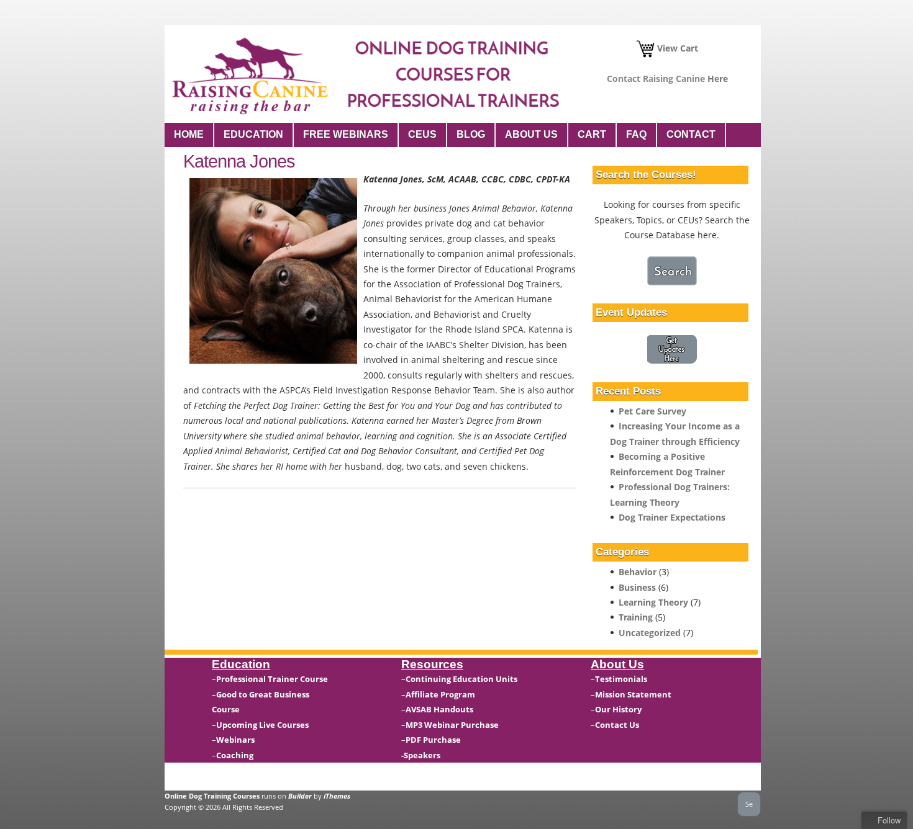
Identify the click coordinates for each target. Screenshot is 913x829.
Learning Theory (653, 602)
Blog (471, 134)
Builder (300, 795)
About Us (531, 134)
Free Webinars (345, 134)
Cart (592, 134)
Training (636, 617)
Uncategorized (650, 633)
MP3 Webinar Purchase (452, 724)
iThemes (337, 795)
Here (717, 78)
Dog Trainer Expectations (672, 517)
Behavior (637, 572)
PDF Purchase (433, 739)
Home (189, 134)
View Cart (676, 48)
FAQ (636, 134)
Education (253, 134)
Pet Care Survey (652, 411)
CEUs (422, 134)
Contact (690, 134)
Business (637, 587)
